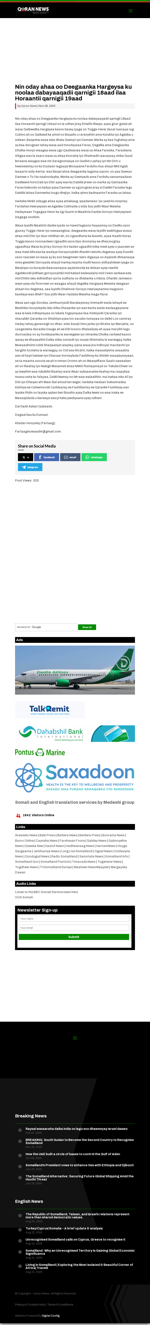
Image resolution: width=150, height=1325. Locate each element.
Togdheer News (26, 867)
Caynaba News (47, 840)
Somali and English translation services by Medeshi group (74, 802)
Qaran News (29, 105)
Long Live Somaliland (76, 851)
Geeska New (34, 846)
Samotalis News (91, 856)
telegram (32, 467)
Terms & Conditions (60, 1304)
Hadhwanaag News (80, 846)
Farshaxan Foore (72, 840)
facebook (49, 457)
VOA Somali (24, 897)
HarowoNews (106, 846)
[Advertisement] (75, 56)
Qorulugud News (37, 856)
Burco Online (24, 840)
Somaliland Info (116, 856)
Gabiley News (96, 840)
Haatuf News (54, 846)
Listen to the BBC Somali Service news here (46, 892)
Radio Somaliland (64, 856)
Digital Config (51, 1315)
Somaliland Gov (26, 861)
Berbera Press (89, 835)
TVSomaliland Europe (56, 867)
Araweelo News (26, 835)
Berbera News (67, 835)
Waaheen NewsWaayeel (91, 867)
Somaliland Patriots (55, 861)
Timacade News (84, 861)
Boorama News (113, 835)
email (73, 457)
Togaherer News (109, 861)
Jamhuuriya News (46, 851)
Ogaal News (103, 851)
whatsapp (97, 457)
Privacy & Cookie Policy (30, 1304)
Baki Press (47, 835)
